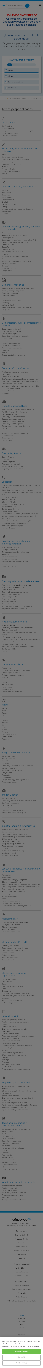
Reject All (21, 1357)
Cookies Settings (21, 1363)
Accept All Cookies (21, 1352)
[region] (21, 1352)
